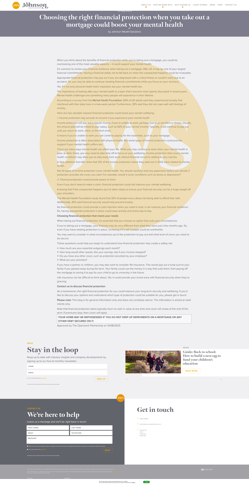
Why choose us (182, 4)
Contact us (231, 4)
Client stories (200, 4)
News (212, 4)
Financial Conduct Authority (117, 471)
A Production (206, 469)
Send (107, 450)
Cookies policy (67, 478)
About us (146, 4)
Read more (191, 370)
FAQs (220, 4)
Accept (146, 482)
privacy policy (43, 378)
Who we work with (162, 4)
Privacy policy (30, 478)
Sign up (101, 378)
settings (133, 482)
